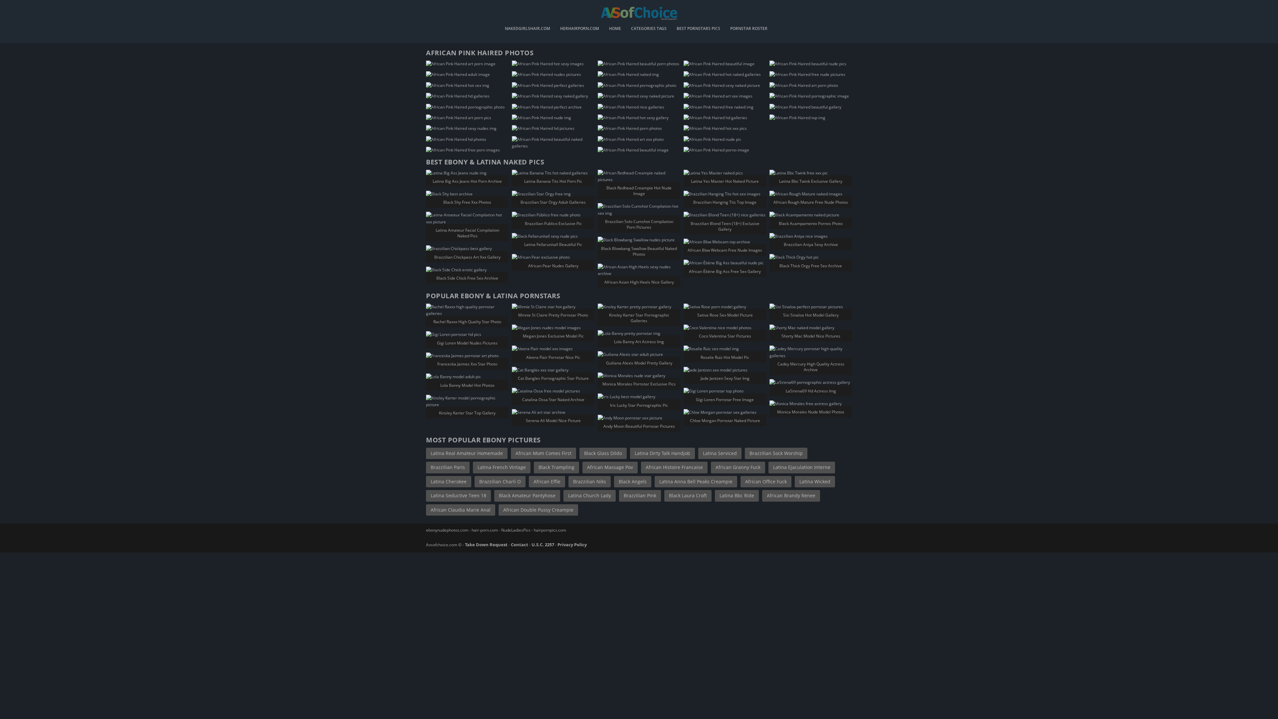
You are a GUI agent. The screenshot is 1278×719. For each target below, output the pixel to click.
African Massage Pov (610, 467)
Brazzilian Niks (589, 481)
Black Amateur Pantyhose (527, 495)
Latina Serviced (720, 453)
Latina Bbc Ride (737, 495)
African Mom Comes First (543, 453)
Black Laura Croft (688, 495)
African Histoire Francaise (674, 467)
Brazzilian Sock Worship (776, 453)
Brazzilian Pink (640, 495)
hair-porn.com (485, 530)
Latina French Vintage (502, 467)
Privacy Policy (572, 545)
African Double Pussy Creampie (538, 510)
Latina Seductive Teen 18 (458, 495)
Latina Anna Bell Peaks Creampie (696, 481)
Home (615, 29)
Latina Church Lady (589, 495)
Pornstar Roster (748, 29)
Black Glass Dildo (603, 453)
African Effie (546, 481)
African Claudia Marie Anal (461, 510)
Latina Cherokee (449, 481)
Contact (519, 545)
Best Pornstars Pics (698, 29)
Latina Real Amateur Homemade (467, 453)
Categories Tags (649, 29)
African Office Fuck (766, 481)
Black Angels (633, 481)
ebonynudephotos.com (447, 530)
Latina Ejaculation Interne (801, 467)
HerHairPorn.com (579, 29)
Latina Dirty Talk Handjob (662, 453)
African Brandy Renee (791, 495)
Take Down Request (486, 545)
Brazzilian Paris (448, 467)
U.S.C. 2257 (543, 545)
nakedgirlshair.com (527, 29)
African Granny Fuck (738, 467)
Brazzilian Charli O (500, 481)
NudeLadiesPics (516, 530)
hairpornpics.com (550, 530)
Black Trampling (556, 467)
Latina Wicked (814, 481)
